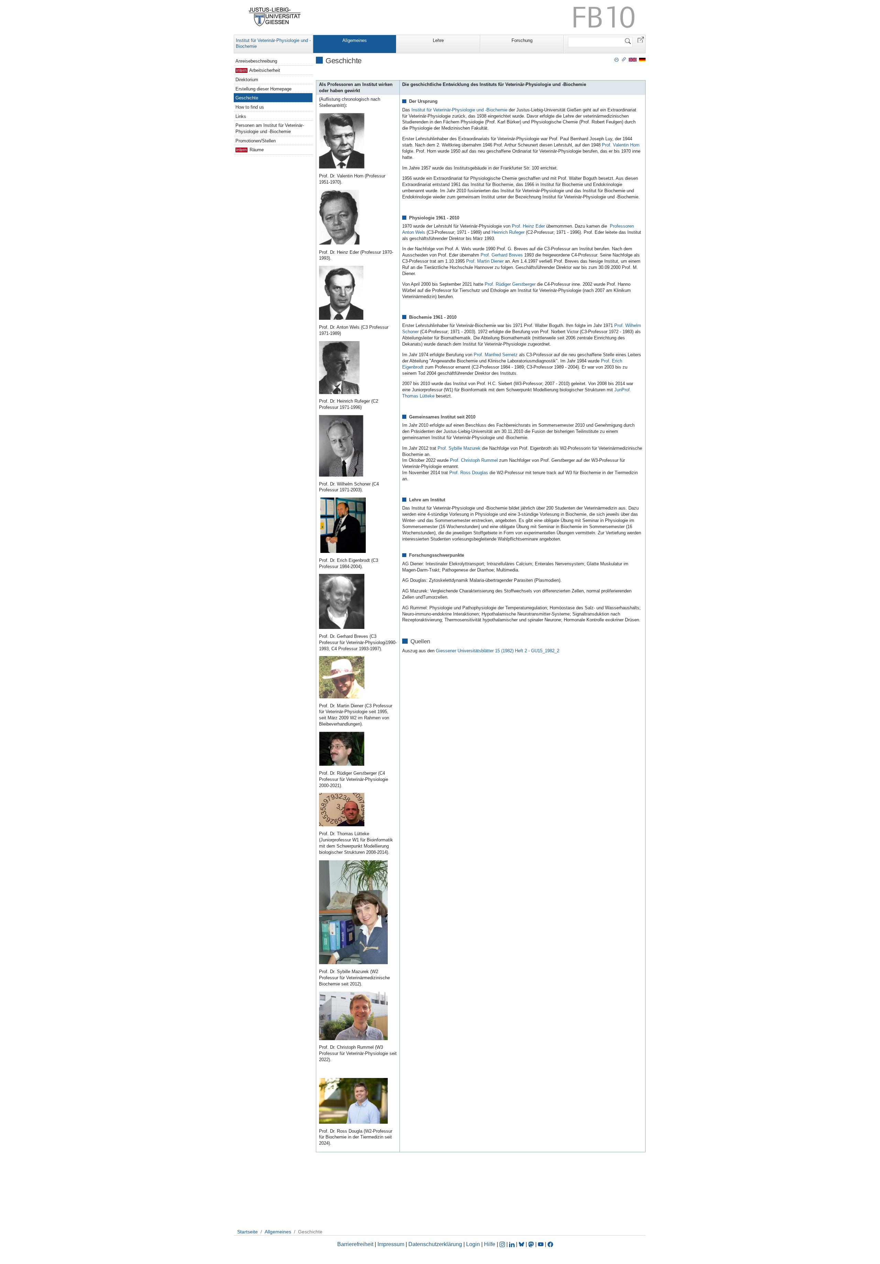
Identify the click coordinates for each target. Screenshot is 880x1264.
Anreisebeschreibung (256, 61)
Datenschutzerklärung (435, 1244)
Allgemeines (354, 40)
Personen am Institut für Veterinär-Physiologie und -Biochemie (269, 128)
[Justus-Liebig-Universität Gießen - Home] (274, 17)
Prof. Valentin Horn (620, 145)
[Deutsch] (642, 59)
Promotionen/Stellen (255, 140)
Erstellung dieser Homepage (263, 88)
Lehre (438, 40)
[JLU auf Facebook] (550, 1244)
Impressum (390, 1244)
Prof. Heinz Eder (528, 226)
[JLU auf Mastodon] (531, 1244)
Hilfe (489, 1244)
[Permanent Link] (624, 59)
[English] (633, 59)
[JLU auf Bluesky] (522, 1244)
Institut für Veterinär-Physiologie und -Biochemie (273, 43)
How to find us (249, 107)
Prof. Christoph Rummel (474, 460)
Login (473, 1244)
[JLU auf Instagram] (502, 1244)
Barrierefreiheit (355, 1244)
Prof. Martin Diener (485, 261)
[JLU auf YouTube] (540, 1244)
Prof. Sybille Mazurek (459, 448)
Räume (256, 149)
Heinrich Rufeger (508, 232)
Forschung (522, 40)
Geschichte (246, 97)
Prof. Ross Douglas (468, 472)
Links (240, 116)
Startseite (247, 1231)
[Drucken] (616, 59)
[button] (641, 39)
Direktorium (246, 79)
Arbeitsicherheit (264, 70)
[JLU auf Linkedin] (512, 1244)
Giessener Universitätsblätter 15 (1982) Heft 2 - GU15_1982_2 (497, 650)
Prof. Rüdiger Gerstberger (510, 284)
